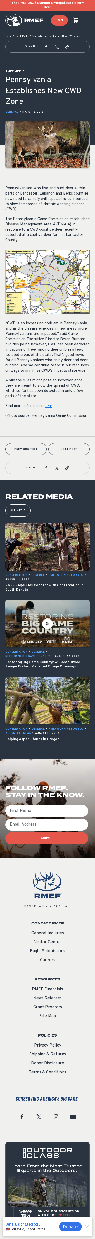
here (48, 406)
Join (59, 20)
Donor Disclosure (47, 1063)
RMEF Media (22, 36)
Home (8, 36)
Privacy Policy (47, 1045)
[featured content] (47, 1184)
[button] (46, 46)
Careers (47, 960)
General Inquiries (47, 933)
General (11, 112)
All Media (18, 510)
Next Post (69, 449)
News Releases (47, 998)
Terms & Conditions (47, 1072)
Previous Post (26, 449)
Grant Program (47, 1007)
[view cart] (75, 20)
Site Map (47, 1016)
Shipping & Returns (47, 1054)
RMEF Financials (47, 989)
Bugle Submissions (47, 951)
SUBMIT (46, 838)
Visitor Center (47, 942)
